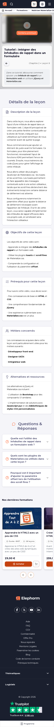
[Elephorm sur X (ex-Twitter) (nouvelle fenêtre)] (24, 610)
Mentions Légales (28, 646)
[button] (23, 575)
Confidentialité (28, 634)
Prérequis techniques (28, 663)
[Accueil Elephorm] (28, 598)
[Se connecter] (42, 4)
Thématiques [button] (12, 673)
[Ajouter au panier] (36, 564)
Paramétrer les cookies (28, 650)
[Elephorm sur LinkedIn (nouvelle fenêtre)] (38, 610)
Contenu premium (27, 33)
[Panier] (34, 4)
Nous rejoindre (28, 642)
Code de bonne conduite (28, 659)
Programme (29, 724)
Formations (22, 10)
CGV (28, 630)
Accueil (9, 10)
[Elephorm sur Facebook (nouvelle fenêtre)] (17, 610)
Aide (28, 621)
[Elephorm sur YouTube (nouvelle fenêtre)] (31, 610)
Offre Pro (27, 638)
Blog (28, 654)
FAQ (28, 625)
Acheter (20, 564)
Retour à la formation (6, 63)
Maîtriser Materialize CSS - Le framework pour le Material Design (42, 10)
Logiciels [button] (10, 684)
